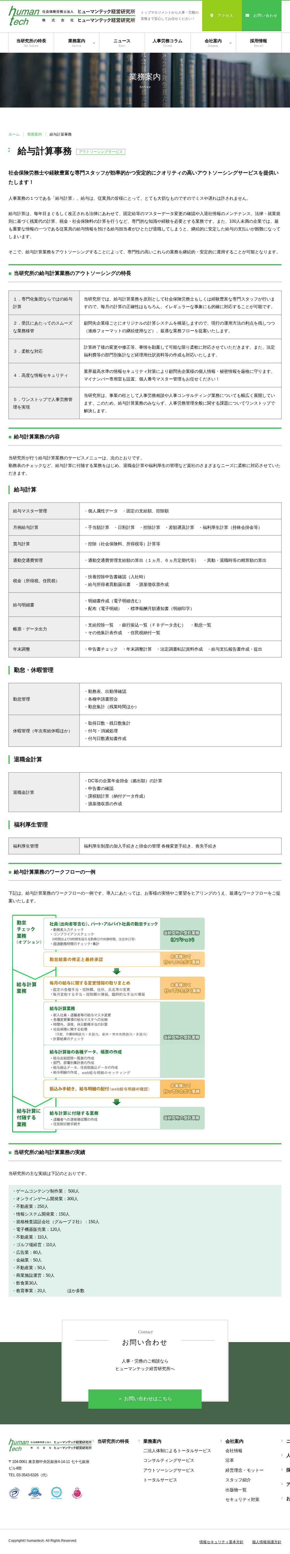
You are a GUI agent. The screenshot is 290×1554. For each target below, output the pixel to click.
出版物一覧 (236, 1489)
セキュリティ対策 (242, 1499)
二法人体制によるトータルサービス (177, 1450)
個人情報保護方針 (267, 1542)
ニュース (122, 43)
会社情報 (233, 1450)
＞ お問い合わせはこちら (145, 1398)
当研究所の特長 (31, 43)
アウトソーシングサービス (168, 1470)
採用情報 (258, 43)
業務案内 (76, 43)
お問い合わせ (265, 15)
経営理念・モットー (244, 1470)
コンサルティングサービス (168, 1460)
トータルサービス (160, 1479)
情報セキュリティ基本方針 (221, 1542)
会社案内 (213, 43)
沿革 (229, 1460)
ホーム (14, 134)
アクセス (226, 15)
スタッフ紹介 (238, 1479)
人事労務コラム (167, 43)
